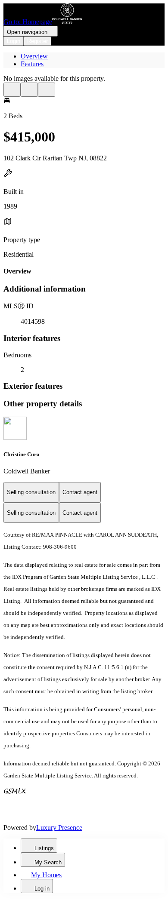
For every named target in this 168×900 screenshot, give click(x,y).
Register (37, 41)
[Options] (12, 90)
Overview (34, 56)
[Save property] (29, 90)
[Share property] (46, 90)
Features (32, 64)
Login (13, 41)
